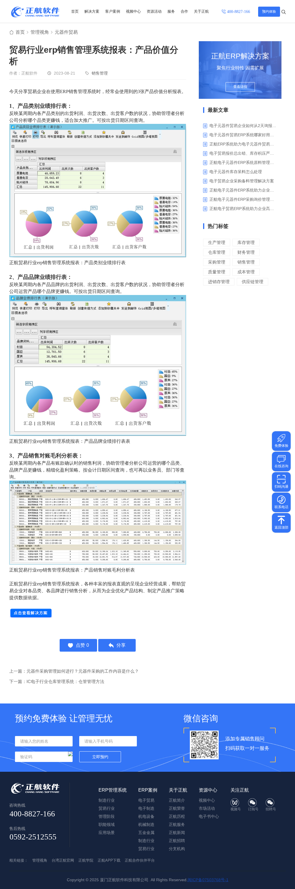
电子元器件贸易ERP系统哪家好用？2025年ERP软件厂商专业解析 (243, 135)
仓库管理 (216, 252)
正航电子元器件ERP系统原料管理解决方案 (243, 162)
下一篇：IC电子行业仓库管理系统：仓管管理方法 (56, 681)
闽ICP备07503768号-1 (208, 879)
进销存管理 (219, 281)
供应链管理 (252, 281)
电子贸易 (146, 800)
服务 (171, 11)
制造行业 (107, 800)
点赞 (82, 645)
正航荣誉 (177, 808)
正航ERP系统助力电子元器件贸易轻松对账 (243, 144)
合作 (184, 11)
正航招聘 (177, 840)
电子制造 (146, 808)
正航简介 (177, 800)
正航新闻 (177, 832)
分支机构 (177, 848)
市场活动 (207, 808)
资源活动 (154, 11)
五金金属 (146, 832)
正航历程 (177, 816)
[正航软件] (35, 12)
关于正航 (201, 11)
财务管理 (246, 252)
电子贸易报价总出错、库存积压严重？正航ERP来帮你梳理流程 (243, 153)
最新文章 (218, 110)
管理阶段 (107, 816)
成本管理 (246, 271)
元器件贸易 (66, 32)
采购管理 (216, 262)
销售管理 (100, 73)
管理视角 (40, 32)
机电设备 (146, 816)
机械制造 (146, 824)
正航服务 (177, 824)
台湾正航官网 (63, 860)
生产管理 (216, 242)
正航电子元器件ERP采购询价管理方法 (243, 199)
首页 (75, 11)
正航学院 (85, 860)
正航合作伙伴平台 (140, 860)
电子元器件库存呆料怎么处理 (235, 171)
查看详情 (240, 87)
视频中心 (133, 11)
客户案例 (112, 11)
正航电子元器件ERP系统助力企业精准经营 (243, 190)
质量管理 (216, 271)
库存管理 (246, 242)
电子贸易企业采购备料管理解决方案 (241, 181)
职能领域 (107, 824)
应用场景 (107, 832)
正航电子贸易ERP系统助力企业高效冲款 (243, 208)
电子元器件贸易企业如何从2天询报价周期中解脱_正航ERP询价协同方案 (243, 125)
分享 (121, 645)
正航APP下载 (109, 860)
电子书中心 (209, 816)
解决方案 (91, 11)
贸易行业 (107, 808)
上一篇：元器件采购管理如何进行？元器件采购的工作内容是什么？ (74, 671)
